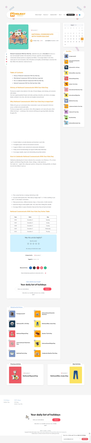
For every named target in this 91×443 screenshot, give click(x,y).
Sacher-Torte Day (47, 333)
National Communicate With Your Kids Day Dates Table (27, 83)
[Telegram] (80, 14)
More (60, 14)
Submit (47, 289)
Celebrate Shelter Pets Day (49, 353)
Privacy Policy (53, 432)
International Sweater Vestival (48, 313)
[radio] (28, 244)
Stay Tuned (70, 14)
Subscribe (85, 439)
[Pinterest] (77, 14)
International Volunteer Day (23, 343)
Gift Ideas (16, 402)
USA (38, 259)
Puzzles (49, 430)
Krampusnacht (21, 313)
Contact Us (64, 432)
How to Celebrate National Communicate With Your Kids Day (29, 80)
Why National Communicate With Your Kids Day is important (28, 78)
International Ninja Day (48, 343)
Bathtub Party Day (22, 353)
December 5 (34, 30)
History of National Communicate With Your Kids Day (26, 75)
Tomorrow (45, 14)
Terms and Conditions (44, 432)
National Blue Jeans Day (49, 323)
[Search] (64, 14)
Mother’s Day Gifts (18, 404)
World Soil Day (72, 117)
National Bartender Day (74, 123)
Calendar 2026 (53, 14)
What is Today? (38, 14)
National (34, 259)
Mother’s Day (6, 402)
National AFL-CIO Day (23, 323)
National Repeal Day (22, 333)
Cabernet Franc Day (74, 112)
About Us (59, 432)
